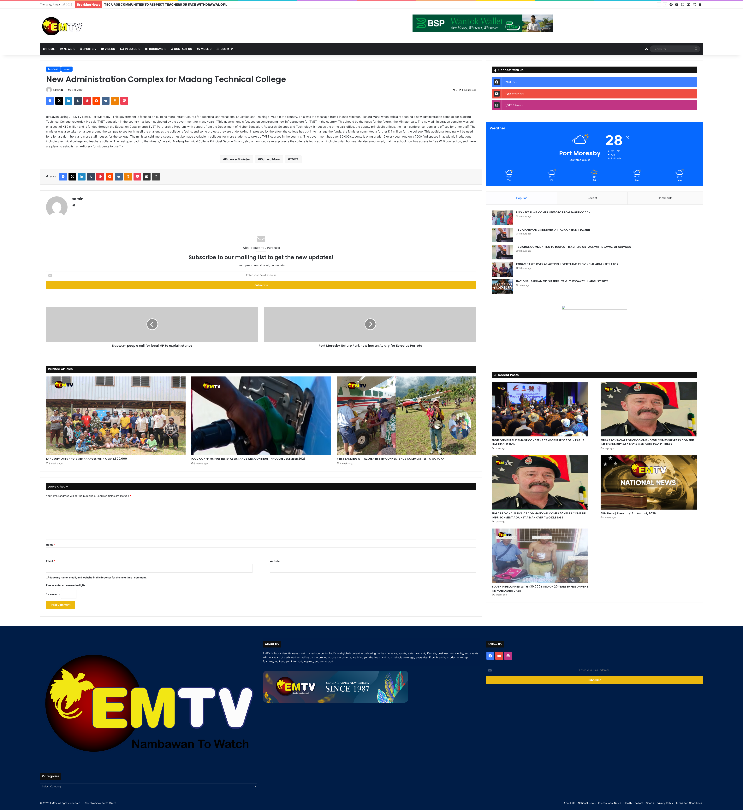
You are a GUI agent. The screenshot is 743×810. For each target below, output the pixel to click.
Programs (155, 48)
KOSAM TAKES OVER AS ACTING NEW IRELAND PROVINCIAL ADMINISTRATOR (165, 4)
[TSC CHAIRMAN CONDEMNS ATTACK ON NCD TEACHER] (502, 235)
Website (275, 561)
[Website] (73, 205)
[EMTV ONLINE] (75, 25)
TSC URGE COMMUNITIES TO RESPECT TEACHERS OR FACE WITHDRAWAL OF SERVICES (573, 247)
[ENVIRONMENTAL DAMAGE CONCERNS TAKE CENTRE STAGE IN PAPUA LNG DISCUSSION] (540, 409)
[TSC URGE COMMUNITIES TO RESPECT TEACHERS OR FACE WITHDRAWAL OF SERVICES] (502, 252)
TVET (294, 159)
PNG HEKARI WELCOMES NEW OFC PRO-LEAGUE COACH (553, 212)
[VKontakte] (106, 101)
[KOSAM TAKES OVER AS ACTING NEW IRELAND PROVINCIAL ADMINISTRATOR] (502, 269)
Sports (87, 48)
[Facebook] (671, 5)
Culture (638, 803)
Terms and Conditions (689, 803)
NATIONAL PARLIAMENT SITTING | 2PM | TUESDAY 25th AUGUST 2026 (562, 281)
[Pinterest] (87, 101)
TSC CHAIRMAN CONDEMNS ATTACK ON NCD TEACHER (553, 230)
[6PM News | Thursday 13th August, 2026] (649, 482)
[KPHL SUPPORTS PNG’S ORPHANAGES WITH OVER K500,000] (116, 415)
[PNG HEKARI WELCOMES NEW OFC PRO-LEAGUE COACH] (502, 217)
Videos (109, 48)
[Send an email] (62, 89)
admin (56, 89)
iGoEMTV (226, 48)
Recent (592, 198)
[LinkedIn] (68, 101)
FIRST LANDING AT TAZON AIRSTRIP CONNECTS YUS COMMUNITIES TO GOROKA (390, 459)
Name (50, 544)
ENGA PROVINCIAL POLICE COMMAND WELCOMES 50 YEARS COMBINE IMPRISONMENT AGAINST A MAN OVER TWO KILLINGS (647, 442)
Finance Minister (237, 159)
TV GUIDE (130, 48)
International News (609, 803)
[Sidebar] (700, 5)
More (204, 48)
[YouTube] (677, 5)
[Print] (156, 176)
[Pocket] (124, 101)
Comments (665, 198)
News (67, 48)
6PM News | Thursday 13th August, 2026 (628, 513)
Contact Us (182, 48)
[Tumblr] (78, 101)
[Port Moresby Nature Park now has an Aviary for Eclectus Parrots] (370, 324)
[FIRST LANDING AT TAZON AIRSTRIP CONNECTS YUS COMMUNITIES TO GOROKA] (406, 415)
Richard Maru (270, 159)
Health (628, 803)
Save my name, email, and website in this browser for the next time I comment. (98, 577)
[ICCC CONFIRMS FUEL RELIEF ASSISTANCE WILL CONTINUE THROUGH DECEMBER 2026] (261, 415)
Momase (53, 69)
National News (587, 803)
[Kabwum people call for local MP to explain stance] (152, 324)
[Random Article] (694, 5)
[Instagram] (683, 5)
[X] (59, 101)
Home (50, 48)
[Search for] (696, 48)
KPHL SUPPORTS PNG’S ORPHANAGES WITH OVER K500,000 (86, 459)
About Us (569, 803)
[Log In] (688, 5)
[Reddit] (96, 101)
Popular (521, 198)
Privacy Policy (665, 803)
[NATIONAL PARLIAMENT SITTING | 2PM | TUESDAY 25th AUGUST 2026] (502, 286)
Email (50, 561)
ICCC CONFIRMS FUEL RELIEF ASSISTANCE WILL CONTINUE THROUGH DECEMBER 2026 (248, 459)
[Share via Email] (147, 176)
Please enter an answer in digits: (66, 585)
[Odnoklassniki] (115, 101)
